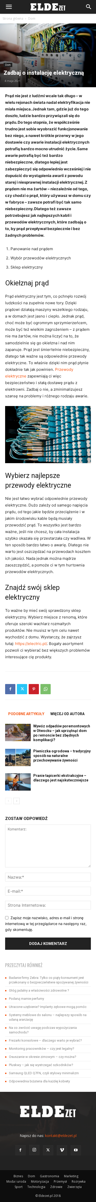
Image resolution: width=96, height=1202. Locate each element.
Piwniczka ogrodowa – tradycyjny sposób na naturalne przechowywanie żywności (62, 755)
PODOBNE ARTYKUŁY (26, 714)
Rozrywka (79, 1181)
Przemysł (60, 1181)
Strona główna (13, 18)
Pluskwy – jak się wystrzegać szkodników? (41, 1065)
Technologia (36, 1187)
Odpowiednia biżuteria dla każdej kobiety (39, 1081)
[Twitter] (22, 689)
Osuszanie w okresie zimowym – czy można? (42, 1057)
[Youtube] (76, 1150)
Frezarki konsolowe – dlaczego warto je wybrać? (45, 1040)
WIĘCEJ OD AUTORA (67, 714)
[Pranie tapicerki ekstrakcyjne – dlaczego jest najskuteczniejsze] (18, 782)
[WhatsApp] (45, 689)
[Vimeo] (62, 1150)
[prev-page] (8, 801)
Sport (19, 1187)
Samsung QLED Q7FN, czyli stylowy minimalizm (44, 1073)
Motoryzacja (40, 1181)
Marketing (71, 1176)
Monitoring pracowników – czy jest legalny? (41, 1049)
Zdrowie (56, 1187)
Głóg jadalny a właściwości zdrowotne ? (39, 990)
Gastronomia (49, 1176)
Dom (31, 18)
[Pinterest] (34, 689)
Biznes (18, 1176)
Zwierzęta (74, 1187)
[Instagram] (34, 1150)
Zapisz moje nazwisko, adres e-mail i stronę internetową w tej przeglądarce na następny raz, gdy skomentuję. (46, 923)
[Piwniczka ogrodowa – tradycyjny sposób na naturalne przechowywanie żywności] (18, 757)
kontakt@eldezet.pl (61, 1135)
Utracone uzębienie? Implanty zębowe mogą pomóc (48, 1007)
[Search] (89, 7)
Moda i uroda (16, 1181)
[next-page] (16, 801)
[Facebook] (10, 689)
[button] (9, 7)
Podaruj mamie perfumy (26, 999)
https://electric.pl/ (31, 643)
